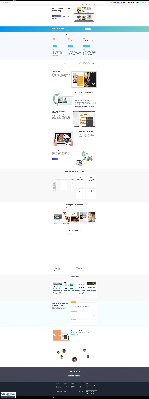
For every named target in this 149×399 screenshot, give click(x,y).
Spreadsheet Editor (59, 392)
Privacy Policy (81, 387)
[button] (115, 2)
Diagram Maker (58, 387)
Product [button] (111, 2)
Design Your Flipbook (82, 4)
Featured (62, 210)
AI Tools (119, 2)
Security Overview (81, 390)
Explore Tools (88, 29)
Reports (87, 210)
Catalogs (77, 210)
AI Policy (80, 386)
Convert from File (65, 16)
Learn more (55, 55)
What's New (73, 386)
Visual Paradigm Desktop (12, 0)
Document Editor (58, 390)
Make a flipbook (71, 375)
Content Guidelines (77, 397)
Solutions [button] (128, 2)
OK (8, 396)
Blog (64, 390)
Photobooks (72, 210)
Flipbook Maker (58, 386)
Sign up (140, 2)
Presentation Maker (59, 391)
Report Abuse (81, 391)
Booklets (66, 210)
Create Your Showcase (89, 106)
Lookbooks (82, 210)
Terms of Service (66, 397)
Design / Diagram (66, 386)
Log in (143, 2)
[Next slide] (95, 218)
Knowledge (65, 391)
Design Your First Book (57, 16)
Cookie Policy (8, 395)
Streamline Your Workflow (80, 106)
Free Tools (65, 392)
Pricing (137, 2)
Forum (64, 387)
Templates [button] (132, 2)
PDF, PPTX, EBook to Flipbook (90, 4)
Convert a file (78, 375)
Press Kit (72, 387)
